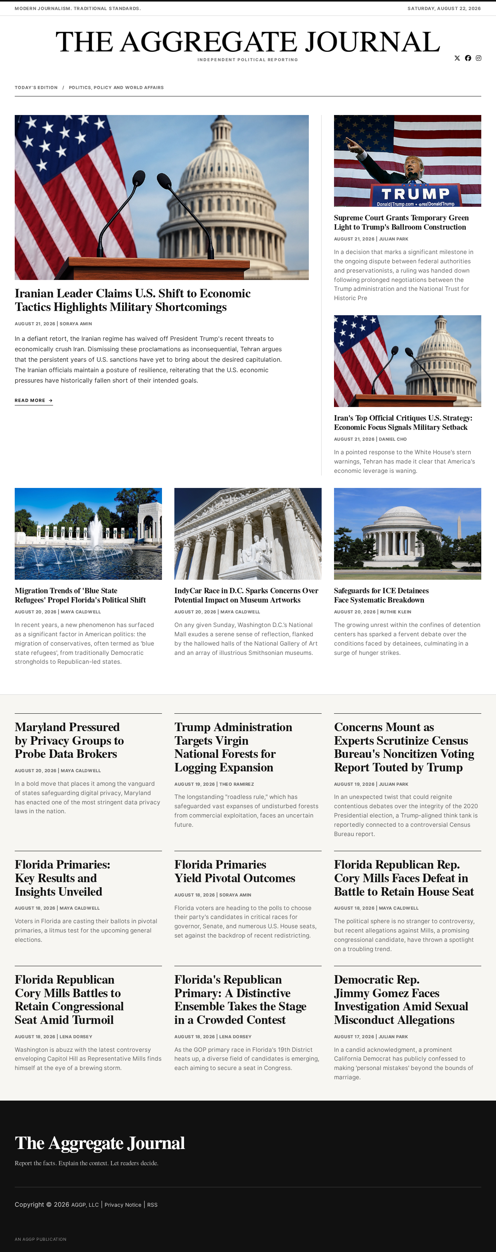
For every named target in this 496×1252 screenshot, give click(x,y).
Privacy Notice (123, 1205)
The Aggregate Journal (99, 1141)
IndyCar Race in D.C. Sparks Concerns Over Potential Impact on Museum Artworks (246, 595)
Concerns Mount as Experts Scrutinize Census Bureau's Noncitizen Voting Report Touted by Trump (404, 746)
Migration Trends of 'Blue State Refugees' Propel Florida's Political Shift (80, 595)
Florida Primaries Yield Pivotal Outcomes (234, 870)
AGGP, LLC (85, 1205)
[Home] (248, 41)
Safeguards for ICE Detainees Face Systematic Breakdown (381, 595)
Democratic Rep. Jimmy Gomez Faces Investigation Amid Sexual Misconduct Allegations (401, 999)
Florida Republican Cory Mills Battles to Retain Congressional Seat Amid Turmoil (69, 999)
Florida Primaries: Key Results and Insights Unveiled (62, 877)
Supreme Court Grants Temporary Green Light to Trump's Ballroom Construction (401, 222)
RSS (152, 1205)
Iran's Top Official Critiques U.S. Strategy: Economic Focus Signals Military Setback (403, 422)
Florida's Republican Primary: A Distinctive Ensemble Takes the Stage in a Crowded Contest (240, 999)
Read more (30, 400)
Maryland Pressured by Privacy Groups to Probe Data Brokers (69, 739)
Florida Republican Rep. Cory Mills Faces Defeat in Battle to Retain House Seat (404, 877)
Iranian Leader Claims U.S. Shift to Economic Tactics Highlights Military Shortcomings (132, 299)
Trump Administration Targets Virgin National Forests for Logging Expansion (233, 746)
